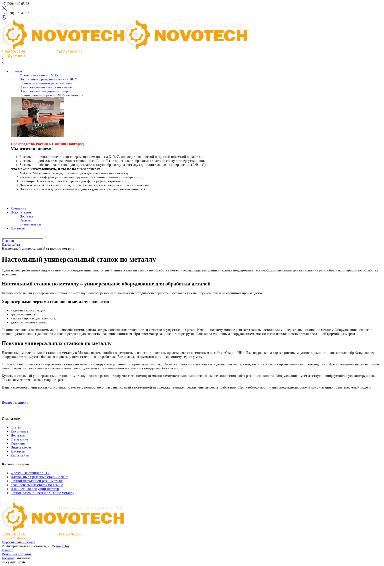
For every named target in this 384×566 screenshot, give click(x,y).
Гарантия (18, 443)
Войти (7, 554)
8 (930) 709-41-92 (69, 52)
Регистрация (22, 554)
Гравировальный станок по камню (37, 485)
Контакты (18, 451)
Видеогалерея (21, 447)
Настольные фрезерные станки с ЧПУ (39, 477)
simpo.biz (62, 546)
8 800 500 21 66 (13, 52)
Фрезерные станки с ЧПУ (30, 473)
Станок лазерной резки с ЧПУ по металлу (42, 493)
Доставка (18, 435)
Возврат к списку (15, 402)
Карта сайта (20, 455)
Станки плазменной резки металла (37, 481)
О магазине (19, 439)
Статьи (16, 427)
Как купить (19, 431)
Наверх (7, 550)
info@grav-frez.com (16, 56)
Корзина (8, 558)
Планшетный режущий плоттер (35, 489)
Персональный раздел (18, 542)
